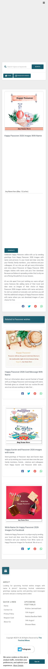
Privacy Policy (9, 614)
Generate (11, 250)
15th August (29, 612)
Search (37, 66)
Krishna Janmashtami (33, 608)
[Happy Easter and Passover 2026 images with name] (24, 426)
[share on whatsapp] (41, 307)
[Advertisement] (24, 30)
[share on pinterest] (35, 307)
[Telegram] (24, 649)
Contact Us (8, 610)
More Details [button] (18, 665)
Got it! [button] (37, 661)
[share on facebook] (23, 307)
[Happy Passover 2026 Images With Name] (24, 111)
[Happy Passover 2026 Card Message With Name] (24, 348)
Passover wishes (23, 75)
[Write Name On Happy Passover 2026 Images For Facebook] (24, 503)
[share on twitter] (29, 307)
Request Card (9, 618)
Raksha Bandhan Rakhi (33, 616)
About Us (7, 622)
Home (9, 75)
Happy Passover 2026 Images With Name (23, 136)
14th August (29, 620)
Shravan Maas (30, 624)
